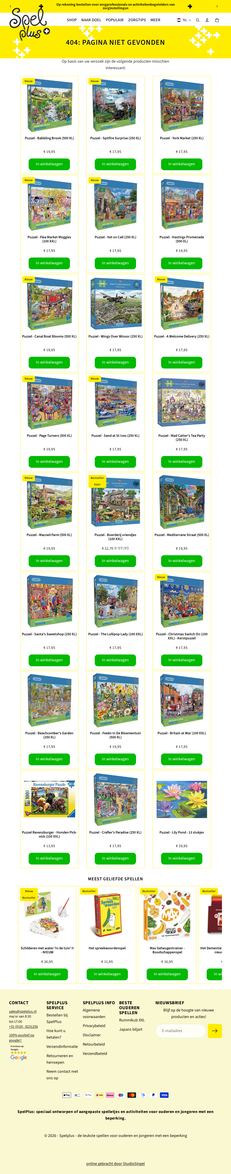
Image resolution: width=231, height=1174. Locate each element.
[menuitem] (155, 20)
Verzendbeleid (95, 1053)
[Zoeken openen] (198, 20)
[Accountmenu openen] (207, 20)
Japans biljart (130, 1029)
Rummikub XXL (132, 1020)
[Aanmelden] (215, 1031)
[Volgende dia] (217, 6)
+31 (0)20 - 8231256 (23, 1026)
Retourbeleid (94, 1044)
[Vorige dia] (11, 6)
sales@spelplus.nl (23, 1011)
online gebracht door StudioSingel (115, 1164)
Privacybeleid (94, 1026)
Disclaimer (92, 1035)
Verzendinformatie (62, 1046)
